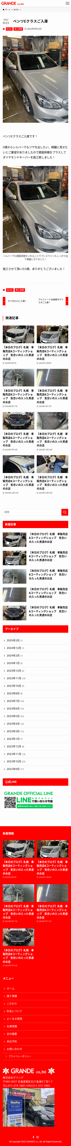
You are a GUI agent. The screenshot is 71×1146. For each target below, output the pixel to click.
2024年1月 (15, 663)
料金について (14, 1011)
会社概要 (12, 1034)
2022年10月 (16, 761)
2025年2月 (15, 640)
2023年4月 (15, 724)
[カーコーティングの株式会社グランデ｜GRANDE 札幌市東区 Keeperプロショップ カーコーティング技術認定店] (12, 3)
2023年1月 (15, 739)
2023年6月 (15, 708)
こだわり (12, 1003)
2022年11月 (16, 754)
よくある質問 (14, 1019)
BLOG (9, 29)
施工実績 (18, 29)
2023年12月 (15, 671)
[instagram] (37, 1137)
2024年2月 (15, 655)
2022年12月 (15, 746)
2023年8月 (15, 693)
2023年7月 (15, 701)
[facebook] (33, 1137)
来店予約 (12, 1041)
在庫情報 (12, 1026)
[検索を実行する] (64, 512)
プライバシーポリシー (20, 1056)
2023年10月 (15, 686)
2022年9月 (15, 769)
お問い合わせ (14, 1049)
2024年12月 (15, 648)
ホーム (10, 988)
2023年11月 (16, 678)
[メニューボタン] (67, 3)
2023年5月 (15, 716)
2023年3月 (15, 731)
